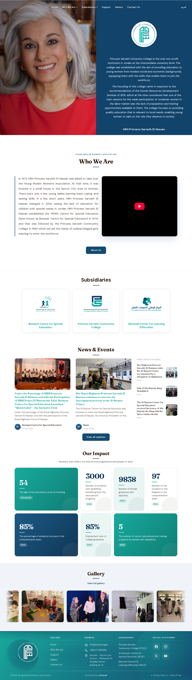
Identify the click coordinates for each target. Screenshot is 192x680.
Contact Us (133, 7)
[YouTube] (165, 656)
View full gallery (96, 583)
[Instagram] (165, 646)
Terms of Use (176, 675)
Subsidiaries (89, 7)
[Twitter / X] (156, 656)
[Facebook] (156, 646)
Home (54, 7)
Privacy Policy (159, 675)
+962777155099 (98, 650)
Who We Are (56, 649)
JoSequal (102, 675)
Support (106, 7)
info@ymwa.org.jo (99, 644)
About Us (96, 250)
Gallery (119, 7)
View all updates (96, 437)
